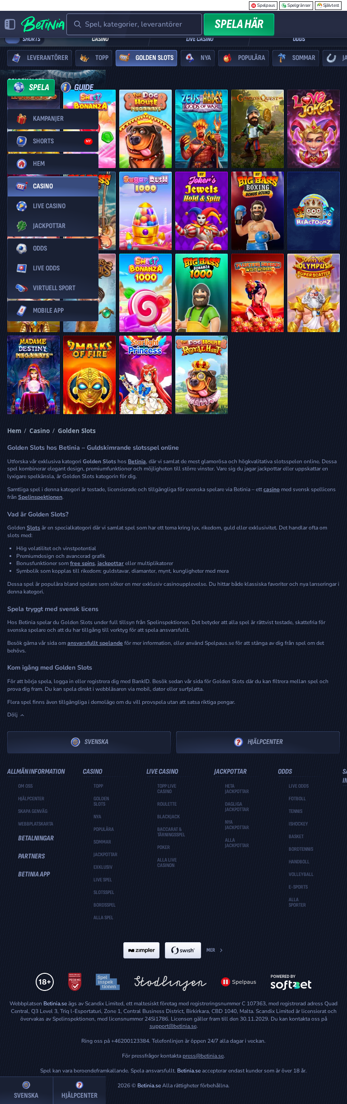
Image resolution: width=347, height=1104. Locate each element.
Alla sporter (297, 902)
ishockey (298, 824)
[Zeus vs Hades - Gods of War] (201, 129)
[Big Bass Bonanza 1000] (201, 293)
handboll (299, 862)
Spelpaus (266, 5)
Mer (210, 950)
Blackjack (168, 817)
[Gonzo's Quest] (257, 129)
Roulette (167, 804)
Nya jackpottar (237, 825)
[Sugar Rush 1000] (145, 211)
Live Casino (199, 39)
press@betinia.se (203, 1055)
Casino (100, 39)
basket (296, 836)
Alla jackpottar (237, 843)
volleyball (301, 874)
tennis (295, 811)
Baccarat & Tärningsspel (171, 832)
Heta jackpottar (237, 789)
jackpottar (111, 563)
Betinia (137, 461)
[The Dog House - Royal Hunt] (201, 375)
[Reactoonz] (313, 211)
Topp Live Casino (166, 789)
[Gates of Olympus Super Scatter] (313, 293)
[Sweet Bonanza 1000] (145, 293)
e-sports (298, 887)
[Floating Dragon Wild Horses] (257, 293)
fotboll (297, 799)
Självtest (331, 5)
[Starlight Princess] (145, 375)
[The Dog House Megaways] (145, 129)
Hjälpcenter (265, 742)
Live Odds (299, 786)
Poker (163, 847)
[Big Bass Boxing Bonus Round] (257, 211)
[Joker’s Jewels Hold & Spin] (201, 211)
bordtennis (301, 849)
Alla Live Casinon (167, 863)
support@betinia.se (173, 1026)
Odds (299, 39)
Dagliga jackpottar (237, 807)
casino (271, 489)
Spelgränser (299, 5)
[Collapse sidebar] (10, 24)
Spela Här (239, 24)
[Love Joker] (313, 129)
